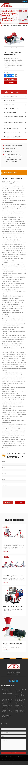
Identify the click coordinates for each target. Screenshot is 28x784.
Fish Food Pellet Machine (16, 25)
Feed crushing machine (10, 96)
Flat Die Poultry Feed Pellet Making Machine (13, 117)
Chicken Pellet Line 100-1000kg (12, 137)
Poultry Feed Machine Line (11, 128)
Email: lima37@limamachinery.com (13, 145)
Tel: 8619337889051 (10, 148)
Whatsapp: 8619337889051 (12, 151)
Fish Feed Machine (9, 104)
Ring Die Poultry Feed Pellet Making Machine (13, 123)
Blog (8, 25)
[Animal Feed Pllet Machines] (13, 668)
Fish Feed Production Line (11, 108)
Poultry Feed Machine (10, 112)
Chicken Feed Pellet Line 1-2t (12, 132)
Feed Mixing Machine (9, 100)
